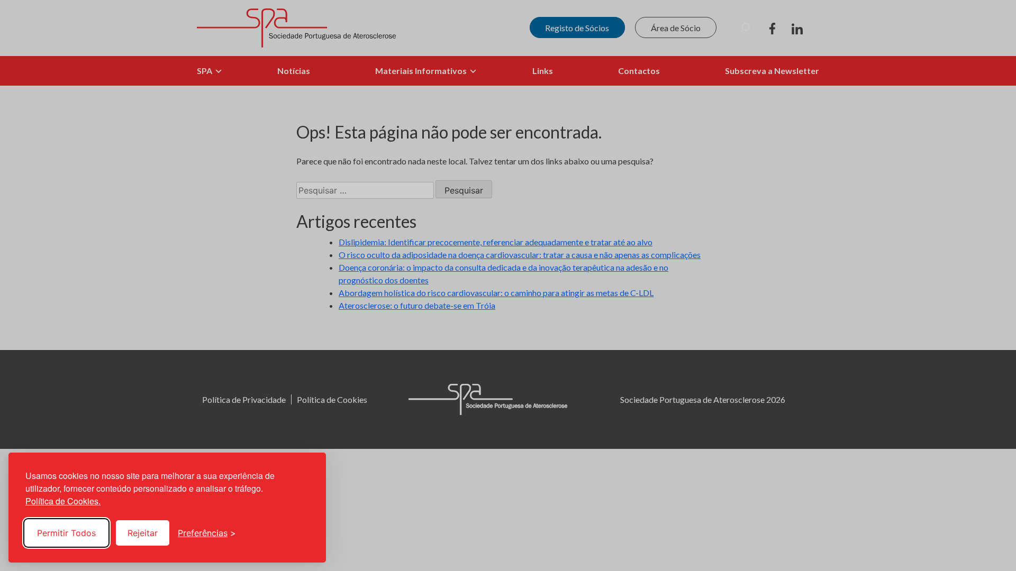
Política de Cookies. (63, 501)
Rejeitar (143, 533)
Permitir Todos (66, 533)
